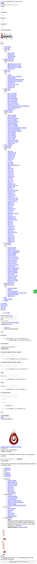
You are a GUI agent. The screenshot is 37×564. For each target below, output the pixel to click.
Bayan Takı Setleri (13, 99)
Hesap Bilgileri (8, 299)
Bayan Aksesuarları (13, 103)
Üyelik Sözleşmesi (13, 497)
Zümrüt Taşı (11, 240)
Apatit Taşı (11, 159)
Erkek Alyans (11, 85)
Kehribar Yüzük (12, 247)
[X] (5, 471)
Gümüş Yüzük (11, 255)
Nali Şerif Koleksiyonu (14, 107)
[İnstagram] (7, 476)
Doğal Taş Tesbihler (13, 118)
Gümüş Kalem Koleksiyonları (16, 79)
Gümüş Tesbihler (12, 120)
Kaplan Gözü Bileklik (14, 251)
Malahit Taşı (11, 202)
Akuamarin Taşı (12, 152)
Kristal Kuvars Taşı (13, 190)
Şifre (2, 319)
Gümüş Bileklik (12, 254)
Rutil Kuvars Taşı (12, 219)
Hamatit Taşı (11, 176)
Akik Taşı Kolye (12, 263)
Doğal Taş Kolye (12, 260)
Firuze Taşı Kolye (12, 261)
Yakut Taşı (10, 230)
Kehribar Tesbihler (13, 124)
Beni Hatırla (6, 322)
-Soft (10, 561)
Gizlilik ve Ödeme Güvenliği (15, 502)
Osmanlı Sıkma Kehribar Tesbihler (17, 127)
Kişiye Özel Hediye (13, 291)
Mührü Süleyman (9, 59)
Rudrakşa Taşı (11, 216)
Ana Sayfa (10, 510)
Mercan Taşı (11, 204)
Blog (5, 297)
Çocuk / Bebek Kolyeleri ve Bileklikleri (18, 106)
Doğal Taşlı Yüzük (13, 280)
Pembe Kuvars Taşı (13, 213)
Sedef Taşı (10, 222)
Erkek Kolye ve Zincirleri (15, 76)
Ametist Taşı (11, 157)
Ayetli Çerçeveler (12, 288)
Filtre (2, 417)
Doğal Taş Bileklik (13, 269)
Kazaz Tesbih (11, 138)
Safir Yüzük (11, 274)
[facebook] (7, 469)
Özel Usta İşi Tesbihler (14, 129)
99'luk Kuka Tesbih (13, 141)
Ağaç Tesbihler (12, 135)
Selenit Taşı (11, 193)
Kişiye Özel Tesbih (13, 140)
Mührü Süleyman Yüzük (14, 64)
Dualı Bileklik (11, 56)
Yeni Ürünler (7, 46)
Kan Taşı (10, 188)
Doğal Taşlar (7, 146)
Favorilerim (4, 303)
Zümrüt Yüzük (12, 249)
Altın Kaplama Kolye (13, 268)
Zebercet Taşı (11, 236)
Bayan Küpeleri (12, 96)
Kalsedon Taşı (11, 184)
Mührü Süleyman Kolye (14, 65)
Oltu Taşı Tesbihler (13, 126)
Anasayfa (6, 327)
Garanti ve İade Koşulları (14, 500)
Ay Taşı (10, 160)
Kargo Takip (4, 305)
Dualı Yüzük (11, 53)
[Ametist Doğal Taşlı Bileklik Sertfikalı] (14, 445)
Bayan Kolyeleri (12, 95)
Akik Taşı (10, 151)
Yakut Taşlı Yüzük (13, 257)
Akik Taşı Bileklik (13, 272)
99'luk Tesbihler (12, 115)
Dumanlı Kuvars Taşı (13, 165)
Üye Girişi (7, 312)
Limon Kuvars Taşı (13, 199)
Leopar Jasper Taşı (13, 198)
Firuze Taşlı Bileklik (13, 252)
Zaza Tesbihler (12, 134)
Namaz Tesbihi (12, 137)
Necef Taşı (10, 205)
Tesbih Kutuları (12, 132)
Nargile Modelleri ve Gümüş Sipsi (17, 293)
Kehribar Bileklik (12, 271)
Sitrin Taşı (10, 224)
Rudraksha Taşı (12, 218)
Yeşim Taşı (11, 233)
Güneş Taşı (11, 173)
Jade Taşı (10, 182)
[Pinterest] (7, 468)
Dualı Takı (7, 48)
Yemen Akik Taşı (12, 232)
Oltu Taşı (10, 207)
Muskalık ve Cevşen (13, 84)
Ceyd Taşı (10, 162)
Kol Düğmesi (11, 82)
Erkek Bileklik (11, 78)
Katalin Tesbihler (12, 123)
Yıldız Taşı (11, 235)
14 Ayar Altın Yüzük (13, 258)
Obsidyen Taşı (11, 208)
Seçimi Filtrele (5, 415)
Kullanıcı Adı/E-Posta (7, 315)
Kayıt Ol (3, 308)
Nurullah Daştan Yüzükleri (15, 81)
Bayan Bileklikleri (12, 98)
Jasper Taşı (11, 180)
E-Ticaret (14, 561)
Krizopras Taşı (11, 191)
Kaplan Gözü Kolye (13, 265)
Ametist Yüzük (12, 277)
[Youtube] (7, 473)
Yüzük (9, 75)
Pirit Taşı (10, 215)
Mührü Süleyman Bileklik (15, 67)
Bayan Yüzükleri (12, 93)
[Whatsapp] (7, 474)
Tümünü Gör (11, 57)
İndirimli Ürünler (12, 516)
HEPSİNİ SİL (4, 348)
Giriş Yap (3, 306)
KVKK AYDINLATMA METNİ (17, 505)
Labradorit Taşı (12, 194)
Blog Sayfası (11, 514)
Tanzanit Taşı (11, 226)
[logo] (18, 36)
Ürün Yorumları (12, 504)
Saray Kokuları (8, 145)
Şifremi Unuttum (14, 322)
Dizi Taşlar (11, 163)
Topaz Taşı (11, 227)
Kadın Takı (7, 89)
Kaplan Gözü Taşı (12, 185)
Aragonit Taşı (11, 156)
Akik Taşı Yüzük (12, 279)
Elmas (9, 166)
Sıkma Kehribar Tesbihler (15, 131)
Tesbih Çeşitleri (8, 110)
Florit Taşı (10, 170)
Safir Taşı (10, 221)
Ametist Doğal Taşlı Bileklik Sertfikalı (11, 447)
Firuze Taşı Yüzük (13, 275)
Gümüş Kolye (11, 266)
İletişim (6, 300)
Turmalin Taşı (11, 229)
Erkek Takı (7, 70)
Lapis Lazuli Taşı (12, 201)
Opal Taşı (10, 212)
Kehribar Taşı (11, 187)
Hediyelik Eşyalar (9, 283)
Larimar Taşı (11, 196)
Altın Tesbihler (12, 117)
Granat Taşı (11, 171)
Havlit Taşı (11, 177)
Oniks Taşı (10, 210)
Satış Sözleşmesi (12, 499)
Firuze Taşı (11, 168)
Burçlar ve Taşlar (12, 485)
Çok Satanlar (7, 243)
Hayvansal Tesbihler (13, 121)
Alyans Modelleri (12, 101)
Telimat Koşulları (12, 496)
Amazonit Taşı (11, 154)
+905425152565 (22, 527)
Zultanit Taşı (11, 238)
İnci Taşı (10, 179)
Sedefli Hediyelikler (13, 294)
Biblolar (10, 289)
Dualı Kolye (11, 54)
